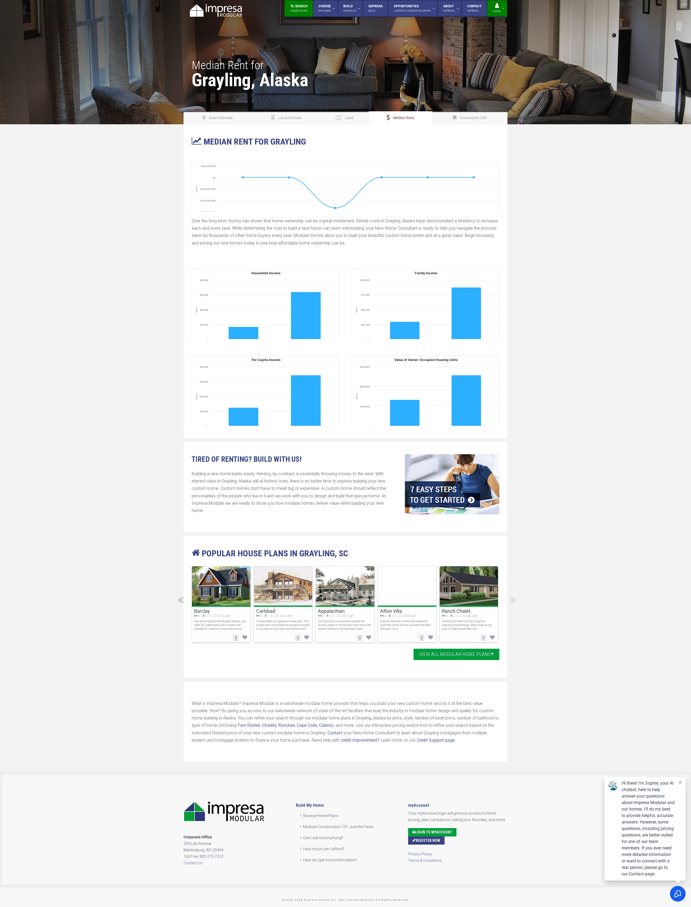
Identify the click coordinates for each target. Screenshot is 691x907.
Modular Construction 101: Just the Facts (338, 827)
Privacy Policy (420, 854)
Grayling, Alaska (250, 80)
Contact (334, 732)
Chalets (269, 725)
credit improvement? (360, 740)
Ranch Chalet (456, 611)
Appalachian (331, 611)
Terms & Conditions (425, 860)
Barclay (202, 611)
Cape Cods (307, 725)
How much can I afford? (323, 849)
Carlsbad (265, 611)
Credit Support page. (436, 740)
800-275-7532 (211, 856)
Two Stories (249, 725)
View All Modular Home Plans (455, 654)
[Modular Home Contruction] (216, 11)
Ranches (286, 725)
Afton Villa (391, 611)
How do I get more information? (330, 860)
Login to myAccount (433, 832)
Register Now (428, 840)
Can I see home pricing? (323, 838)
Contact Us (193, 863)
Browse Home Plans (320, 816)
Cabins (325, 725)
